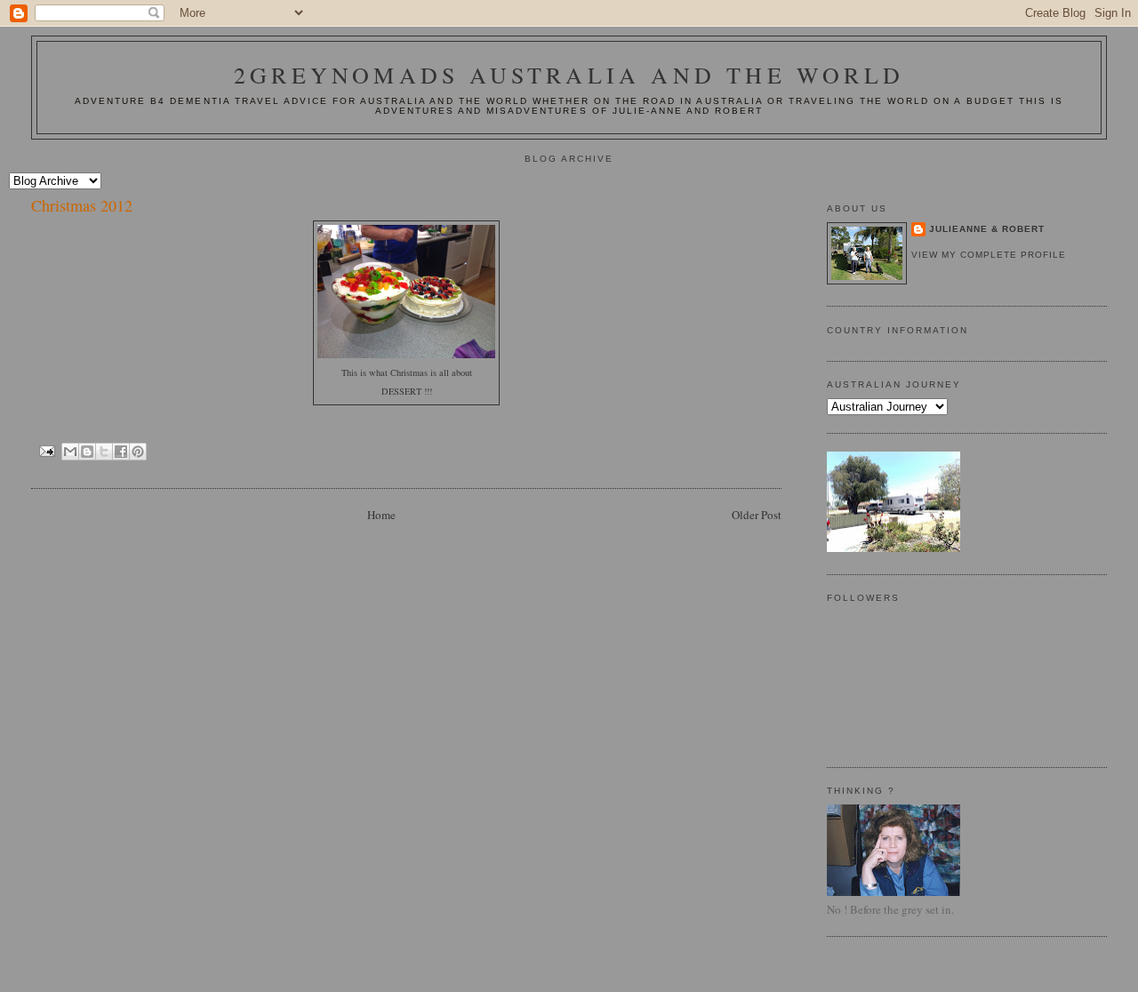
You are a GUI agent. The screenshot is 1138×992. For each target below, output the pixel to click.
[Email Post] (46, 450)
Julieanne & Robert (987, 229)
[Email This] (70, 451)
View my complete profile (988, 255)
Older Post (756, 515)
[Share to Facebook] (121, 451)
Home (381, 515)
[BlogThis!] (87, 451)
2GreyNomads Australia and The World (569, 75)
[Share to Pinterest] (138, 451)
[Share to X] (104, 451)
